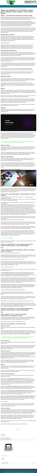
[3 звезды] (23, 8)
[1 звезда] (21, 8)
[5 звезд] (25, 8)
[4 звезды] (24, 8)
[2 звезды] (22, 8)
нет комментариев (14, 8)
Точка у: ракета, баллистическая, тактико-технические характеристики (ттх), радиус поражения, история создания (8, 448)
